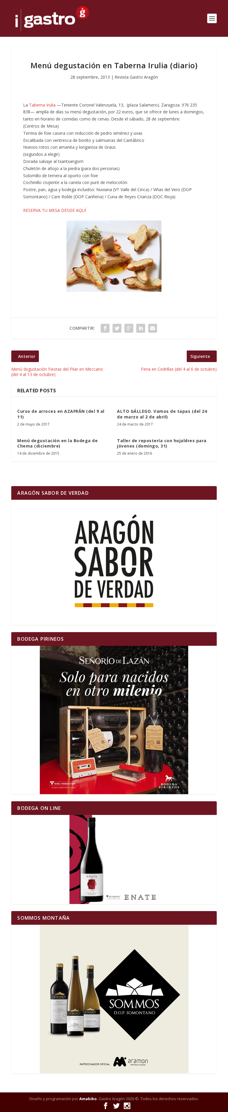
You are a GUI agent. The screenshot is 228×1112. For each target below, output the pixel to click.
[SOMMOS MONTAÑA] (113, 999)
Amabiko (88, 1098)
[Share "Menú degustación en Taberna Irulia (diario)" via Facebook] (105, 328)
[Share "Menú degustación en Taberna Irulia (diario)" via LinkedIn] (141, 328)
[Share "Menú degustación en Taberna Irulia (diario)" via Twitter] (117, 328)
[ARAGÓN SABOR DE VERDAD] (113, 562)
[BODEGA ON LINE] (113, 859)
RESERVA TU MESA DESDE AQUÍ (54, 210)
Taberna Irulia (42, 105)
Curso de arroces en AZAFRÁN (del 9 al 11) (60, 413)
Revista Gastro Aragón (136, 77)
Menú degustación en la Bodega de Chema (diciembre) (57, 443)
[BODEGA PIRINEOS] (113, 720)
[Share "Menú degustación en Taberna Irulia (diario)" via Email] (153, 328)
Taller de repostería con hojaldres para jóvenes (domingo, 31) (162, 443)
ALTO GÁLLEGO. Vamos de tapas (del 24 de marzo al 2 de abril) (162, 413)
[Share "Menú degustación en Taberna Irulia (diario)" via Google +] (129, 328)
